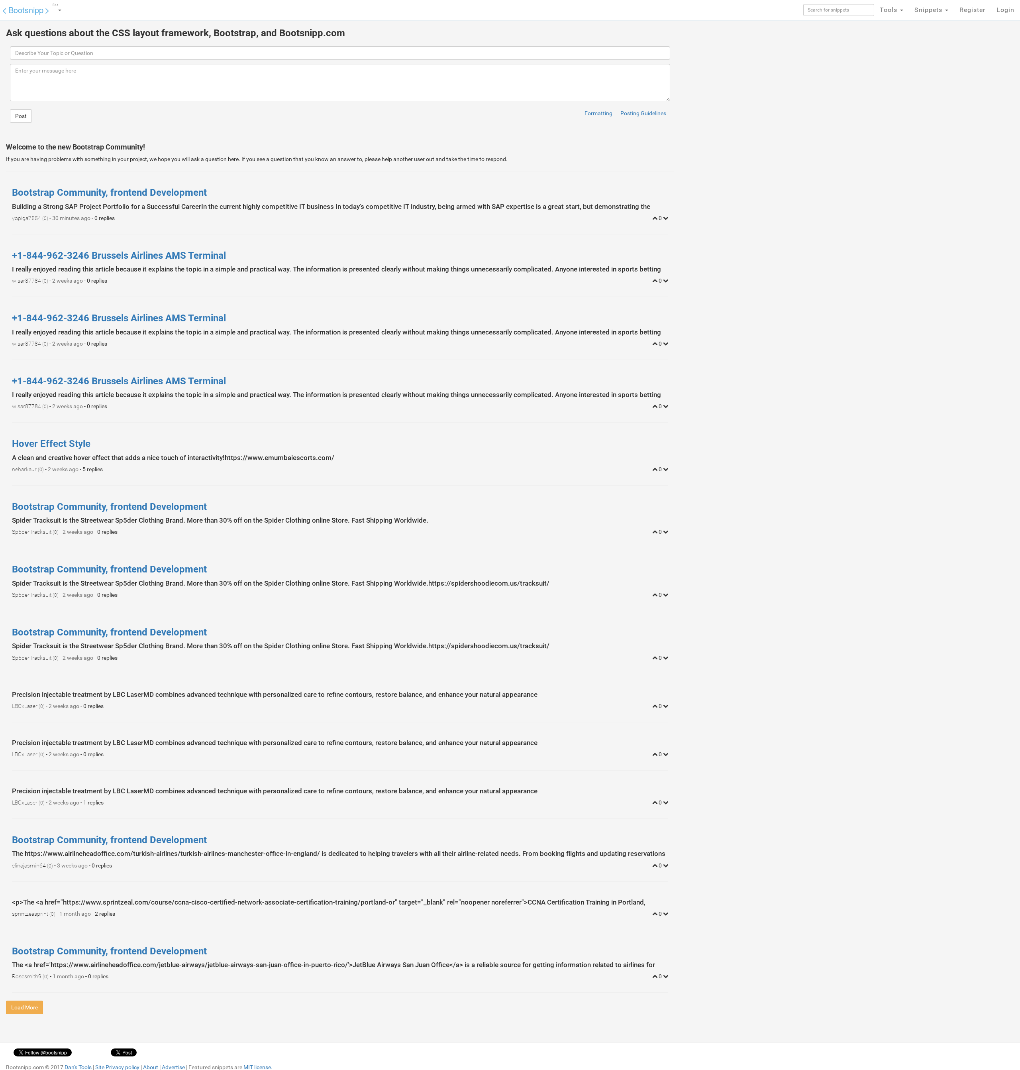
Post (21, 116)
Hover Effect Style (51, 443)
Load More (24, 1007)
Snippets (929, 10)
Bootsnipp (25, 10)
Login (1005, 10)
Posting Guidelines (643, 113)
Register (972, 10)
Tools (889, 10)
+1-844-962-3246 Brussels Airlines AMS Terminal (119, 255)
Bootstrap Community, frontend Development (109, 192)
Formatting (598, 113)
